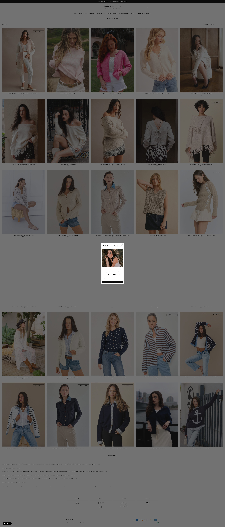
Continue (112, 281)
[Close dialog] (122, 244)
